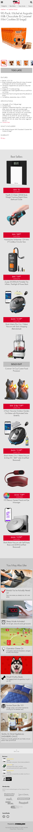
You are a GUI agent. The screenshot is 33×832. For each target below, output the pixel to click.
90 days (3, 138)
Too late (16, 70)
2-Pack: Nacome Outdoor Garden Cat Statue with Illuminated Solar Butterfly (16, 413)
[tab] (4, 63)
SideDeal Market (12, 9)
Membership (5, 786)
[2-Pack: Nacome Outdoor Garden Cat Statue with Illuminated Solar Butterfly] (16, 401)
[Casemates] (16, 807)
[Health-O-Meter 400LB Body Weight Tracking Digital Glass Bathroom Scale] (16, 185)
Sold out (16, 364)
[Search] (31, 2)
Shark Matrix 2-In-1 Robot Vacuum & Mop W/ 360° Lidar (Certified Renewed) (16, 457)
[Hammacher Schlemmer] (9, 794)
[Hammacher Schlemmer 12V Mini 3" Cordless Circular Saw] (16, 229)
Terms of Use (20, 829)
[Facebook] (3, 816)
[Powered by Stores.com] (16, 824)
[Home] (16, 2)
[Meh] (9, 798)
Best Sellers (13, 6)
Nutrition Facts (6, 122)
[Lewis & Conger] (23, 794)
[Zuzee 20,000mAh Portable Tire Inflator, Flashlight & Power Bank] (16, 272)
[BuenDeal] (23, 802)
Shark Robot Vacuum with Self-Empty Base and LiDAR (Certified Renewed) (16, 544)
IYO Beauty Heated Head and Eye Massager (16, 501)
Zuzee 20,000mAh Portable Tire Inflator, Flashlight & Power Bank (16, 283)
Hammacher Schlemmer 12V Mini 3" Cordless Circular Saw (16, 240)
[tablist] (16, 63)
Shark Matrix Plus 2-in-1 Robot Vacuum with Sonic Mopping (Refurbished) (16, 326)
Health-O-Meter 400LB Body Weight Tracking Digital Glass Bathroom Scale (16, 197)
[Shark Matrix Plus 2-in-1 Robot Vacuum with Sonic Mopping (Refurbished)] (16, 314)
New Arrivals (21, 6)
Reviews (4, 756)
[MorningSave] (23, 798)
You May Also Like (16, 565)
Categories (4, 6)
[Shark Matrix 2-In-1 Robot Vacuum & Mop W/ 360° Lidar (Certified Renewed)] (16, 445)
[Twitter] (7, 816)
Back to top (16, 751)
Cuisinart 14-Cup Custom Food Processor (16, 369)
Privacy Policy (13, 829)
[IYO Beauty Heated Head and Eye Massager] (16, 490)
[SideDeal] (9, 802)
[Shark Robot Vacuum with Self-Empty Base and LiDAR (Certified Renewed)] (16, 532)
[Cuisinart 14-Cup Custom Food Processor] (16, 359)
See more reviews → (7, 776)
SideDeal (3, 9)
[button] (2, 2)
